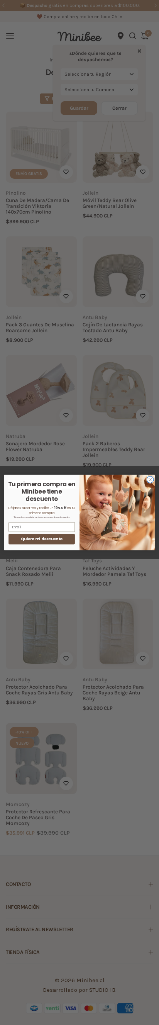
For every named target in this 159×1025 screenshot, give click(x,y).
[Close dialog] (150, 479)
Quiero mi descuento (42, 539)
